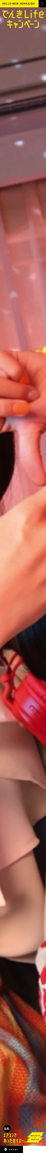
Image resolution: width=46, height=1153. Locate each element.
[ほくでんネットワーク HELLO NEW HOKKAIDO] (18, 3)
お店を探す (14, 1149)
